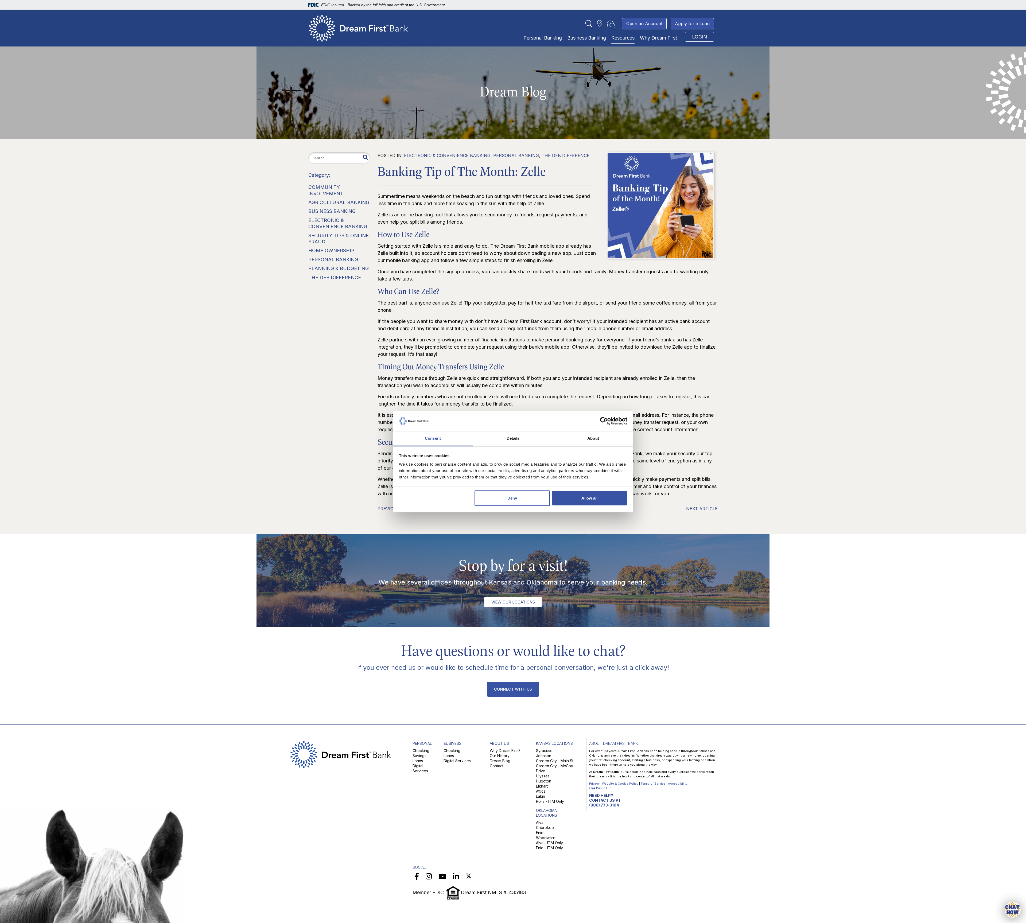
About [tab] (593, 438)
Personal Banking (542, 38)
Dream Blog (500, 760)
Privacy (594, 783)
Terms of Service (653, 783)
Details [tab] (513, 438)
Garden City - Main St (554, 760)
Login (699, 37)
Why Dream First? (505, 750)
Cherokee (545, 827)
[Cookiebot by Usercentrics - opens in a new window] (604, 421)
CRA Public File (600, 788)
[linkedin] (456, 876)
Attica (541, 791)
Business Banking (586, 38)
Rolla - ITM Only (550, 801)
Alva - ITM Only (549, 842)
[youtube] (442, 876)
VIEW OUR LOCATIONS (513, 602)
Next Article (702, 509)
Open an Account (644, 23)
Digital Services (457, 760)
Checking (421, 750)
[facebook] (417, 876)
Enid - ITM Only (549, 848)
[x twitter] (469, 876)
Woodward (545, 837)
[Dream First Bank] (358, 27)
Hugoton (543, 781)
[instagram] (429, 876)
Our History (500, 755)
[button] (1013, 910)
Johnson (543, 755)
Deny (512, 498)
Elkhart (542, 786)
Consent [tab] (433, 438)
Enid (539, 832)
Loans (418, 760)
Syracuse (544, 750)
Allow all (589, 498)
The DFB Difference (565, 155)
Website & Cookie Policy (620, 783)
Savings (419, 755)
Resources (623, 38)
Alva (539, 822)
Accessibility (677, 783)
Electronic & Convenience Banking (447, 155)
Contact (496, 766)
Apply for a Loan (692, 23)
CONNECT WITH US (513, 689)
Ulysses (543, 776)
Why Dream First (658, 38)
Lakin (540, 796)
